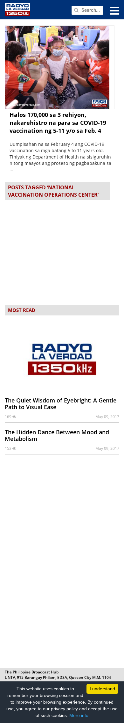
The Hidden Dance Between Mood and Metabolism (57, 435)
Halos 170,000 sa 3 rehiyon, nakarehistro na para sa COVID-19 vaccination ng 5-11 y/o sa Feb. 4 (58, 122)
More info (78, 715)
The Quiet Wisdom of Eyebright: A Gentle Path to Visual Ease (60, 403)
